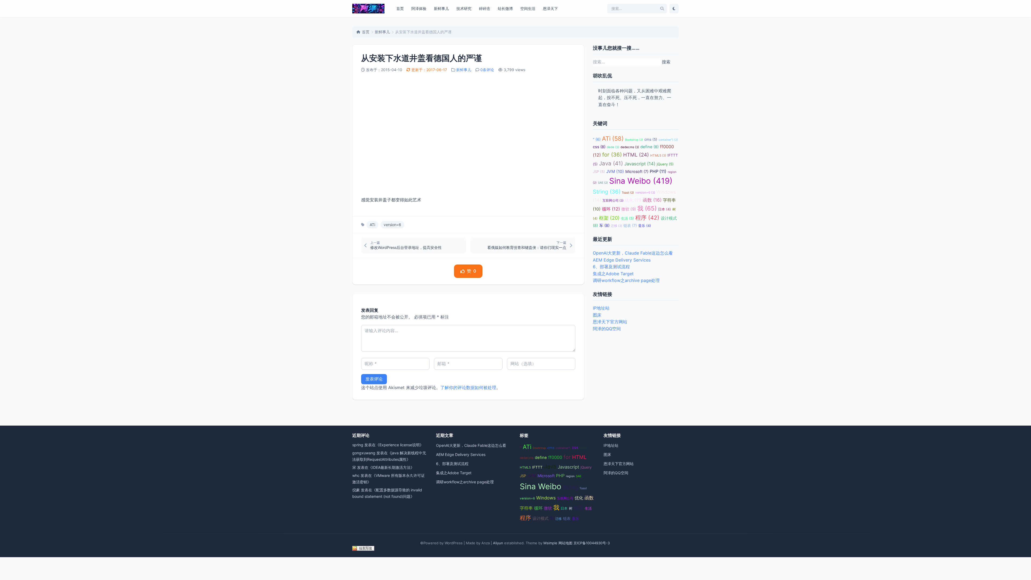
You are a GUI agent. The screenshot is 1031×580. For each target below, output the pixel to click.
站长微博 (505, 8)
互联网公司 (612, 200)
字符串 (526, 508)
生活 (627, 218)
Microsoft (636, 171)
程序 (647, 217)
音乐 (644, 226)
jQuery (665, 164)
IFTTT (537, 467)
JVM (615, 171)
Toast (628, 192)
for (612, 154)
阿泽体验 (418, 8)
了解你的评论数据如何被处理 (468, 387)
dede (613, 147)
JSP (599, 171)
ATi (372, 224)
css (599, 146)
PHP (658, 171)
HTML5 (658, 155)
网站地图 (565, 543)
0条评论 (487, 69)
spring (357, 445)
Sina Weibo (641, 181)
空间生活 (527, 8)
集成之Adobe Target (613, 273)
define (649, 146)
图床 (597, 315)
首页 (400, 8)
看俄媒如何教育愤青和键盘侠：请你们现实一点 (526, 247)
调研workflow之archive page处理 (626, 280)
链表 (630, 225)
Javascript (639, 163)
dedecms (629, 147)
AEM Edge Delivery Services (622, 260)
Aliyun (498, 543)
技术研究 (463, 8)
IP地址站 (601, 308)
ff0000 (555, 457)
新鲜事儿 (441, 8)
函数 (652, 200)
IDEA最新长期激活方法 (391, 467)
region (570, 476)
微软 (628, 209)
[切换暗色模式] (674, 8)
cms (650, 139)
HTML (636, 155)
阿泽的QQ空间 (607, 328)
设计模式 (540, 518)
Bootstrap (634, 140)
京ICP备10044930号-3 (591, 543)
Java (611, 163)
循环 (611, 209)
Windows (546, 498)
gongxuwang (363, 453)
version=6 (392, 224)
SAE (603, 182)
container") (668, 140)
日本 (664, 209)
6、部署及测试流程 (611, 266)
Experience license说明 (399, 445)
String (606, 191)
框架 (609, 218)
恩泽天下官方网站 (610, 321)
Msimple (550, 543)
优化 (633, 200)
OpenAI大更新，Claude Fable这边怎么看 (633, 253)
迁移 (616, 226)
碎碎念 (484, 8)
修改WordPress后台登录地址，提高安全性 (406, 247)
